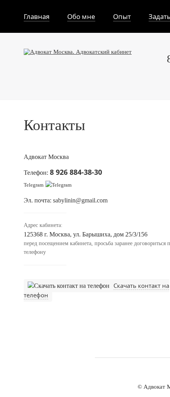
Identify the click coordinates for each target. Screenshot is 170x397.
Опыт (122, 16)
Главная (36, 16)
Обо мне (81, 16)
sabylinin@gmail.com (80, 200)
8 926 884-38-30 (76, 171)
